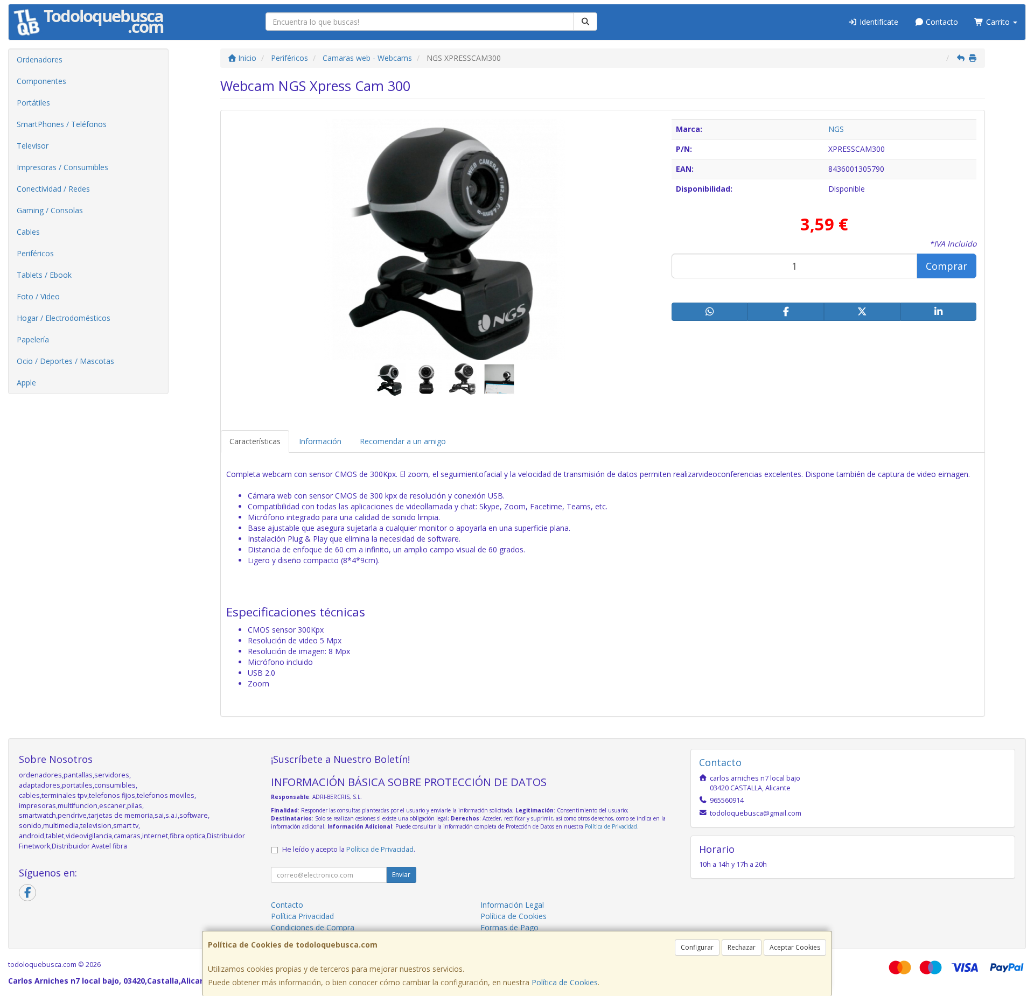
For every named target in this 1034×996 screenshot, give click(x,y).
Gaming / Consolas (50, 210)
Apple (26, 382)
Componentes (41, 81)
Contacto (941, 22)
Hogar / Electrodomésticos (63, 318)
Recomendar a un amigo (403, 441)
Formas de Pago (509, 927)
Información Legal (512, 905)
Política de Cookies (565, 982)
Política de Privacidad (611, 826)
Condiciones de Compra (312, 927)
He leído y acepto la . (348, 849)
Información (320, 441)
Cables (28, 232)
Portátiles (33, 102)
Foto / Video (38, 296)
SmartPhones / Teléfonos (62, 124)
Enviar (401, 874)
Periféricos (35, 253)
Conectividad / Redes (53, 189)
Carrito (998, 22)
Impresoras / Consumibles (62, 167)
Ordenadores (39, 59)
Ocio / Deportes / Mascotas (65, 361)
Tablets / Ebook (44, 275)
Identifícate (877, 22)
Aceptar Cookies (795, 947)
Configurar (697, 947)
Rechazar (742, 947)
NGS (836, 129)
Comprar (946, 265)
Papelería (33, 339)
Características (255, 441)
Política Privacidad (302, 916)
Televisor (32, 146)
